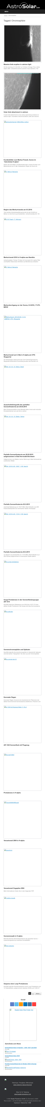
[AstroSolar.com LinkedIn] (25, 1004)
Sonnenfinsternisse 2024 (12, 1056)
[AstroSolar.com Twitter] (17, 1004)
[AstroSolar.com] (23, 5)
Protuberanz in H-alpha (12, 793)
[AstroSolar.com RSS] (21, 1004)
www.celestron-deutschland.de (22, 1085)
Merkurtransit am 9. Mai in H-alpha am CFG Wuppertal (19, 356)
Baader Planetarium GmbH (18, 1098)
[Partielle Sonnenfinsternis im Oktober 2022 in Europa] (16, 1068)
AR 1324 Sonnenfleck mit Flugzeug (16, 745)
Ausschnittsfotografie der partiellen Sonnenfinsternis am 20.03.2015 (17, 405)
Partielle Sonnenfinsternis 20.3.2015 (17, 504)
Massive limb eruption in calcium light (17, 64)
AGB (29, 1103)
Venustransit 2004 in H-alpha (14, 840)
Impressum (17, 1103)
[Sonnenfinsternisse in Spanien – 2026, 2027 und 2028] (11, 1051)
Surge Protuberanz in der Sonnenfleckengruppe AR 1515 (21, 601)
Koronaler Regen (10, 697)
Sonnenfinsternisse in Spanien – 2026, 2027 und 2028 (21, 1048)
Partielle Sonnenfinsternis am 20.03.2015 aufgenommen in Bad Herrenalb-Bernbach (19, 455)
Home (5, 15)
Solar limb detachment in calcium (16, 112)
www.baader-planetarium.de (22, 1094)
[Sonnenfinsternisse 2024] (13, 1060)
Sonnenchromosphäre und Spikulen (17, 649)
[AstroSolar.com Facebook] (12, 1004)
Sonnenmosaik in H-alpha (13, 936)
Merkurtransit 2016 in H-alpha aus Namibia (19, 257)
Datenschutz (24, 1103)
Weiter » (38, 993)
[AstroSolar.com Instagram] (30, 1004)
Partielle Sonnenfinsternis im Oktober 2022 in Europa (20, 1064)
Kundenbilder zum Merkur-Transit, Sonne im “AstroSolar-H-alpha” (20, 161)
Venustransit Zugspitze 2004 (14, 888)
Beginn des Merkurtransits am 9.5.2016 (18, 209)
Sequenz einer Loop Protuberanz (16, 983)
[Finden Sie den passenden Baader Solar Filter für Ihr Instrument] (23, 1025)
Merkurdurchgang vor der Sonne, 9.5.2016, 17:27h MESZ (22, 306)
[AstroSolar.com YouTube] (34, 1004)
